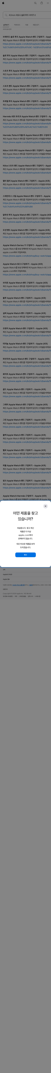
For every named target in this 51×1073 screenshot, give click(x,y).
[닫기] (45, 506)
